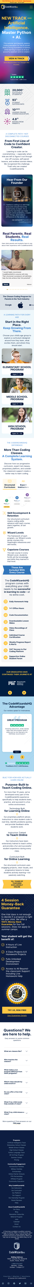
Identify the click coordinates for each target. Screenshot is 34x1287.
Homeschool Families (16, 1166)
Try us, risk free (17, 1010)
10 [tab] (21, 289)
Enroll (16, 1224)
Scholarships (16, 1171)
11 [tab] (23, 289)
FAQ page (16, 1123)
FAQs (16, 1203)
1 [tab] (7, 289)
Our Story (16, 1209)
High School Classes (17, 1150)
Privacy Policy (7, 1276)
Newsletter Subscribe (16, 1214)
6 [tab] (15, 289)
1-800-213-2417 (17, 1264)
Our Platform (16, 1193)
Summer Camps (16, 1157)
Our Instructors (16, 1188)
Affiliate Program (16, 1179)
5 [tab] (13, 289)
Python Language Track (16, 1152)
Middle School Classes (16, 1147)
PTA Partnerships (16, 1176)
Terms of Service (26, 1276)
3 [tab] (10, 289)
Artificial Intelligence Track (16, 1143)
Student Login (13, 2)
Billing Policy (16, 1276)
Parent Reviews (16, 1200)
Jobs (16, 1219)
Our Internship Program (17, 1198)
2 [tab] (8, 289)
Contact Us (16, 1227)
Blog (16, 1212)
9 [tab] (20, 289)
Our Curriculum (16, 1190)
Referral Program (16, 1217)
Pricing (16, 1160)
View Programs (27, 1)
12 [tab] (25, 289)
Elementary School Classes (16, 1145)
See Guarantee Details (17, 1015)
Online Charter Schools (16, 1174)
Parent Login (21, 2)
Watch (6, 284)
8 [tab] (18, 289)
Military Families (16, 1169)
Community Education (16, 1181)
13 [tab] (26, 289)
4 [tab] (12, 289)
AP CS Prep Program (16, 1155)
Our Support (16, 1195)
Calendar (17, 1222)
